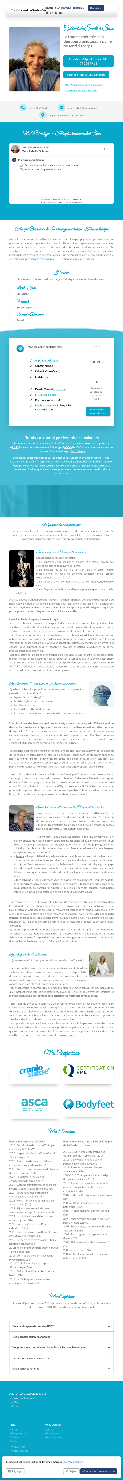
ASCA (67, 447)
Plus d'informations (73, 1461)
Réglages (17, 1471)
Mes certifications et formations (81, 90)
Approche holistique (46, 360)
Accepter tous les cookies (100, 1471)
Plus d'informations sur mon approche (83, 84)
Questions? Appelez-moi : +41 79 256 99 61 (88, 61)
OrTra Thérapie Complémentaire (70, 443)
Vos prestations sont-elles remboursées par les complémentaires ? (49, 1347)
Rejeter (73, 1471)
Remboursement (44, 405)
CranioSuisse (77, 451)
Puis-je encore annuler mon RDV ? (31, 1358)
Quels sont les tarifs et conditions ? (32, 1336)
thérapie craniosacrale (41, 258)
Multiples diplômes (45, 394)
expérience (59, 389)
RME (15, 447)
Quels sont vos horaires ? (26, 1368)
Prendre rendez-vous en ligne (86, 74)
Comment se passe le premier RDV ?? (33, 1326)
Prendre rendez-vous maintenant (98, 411)
